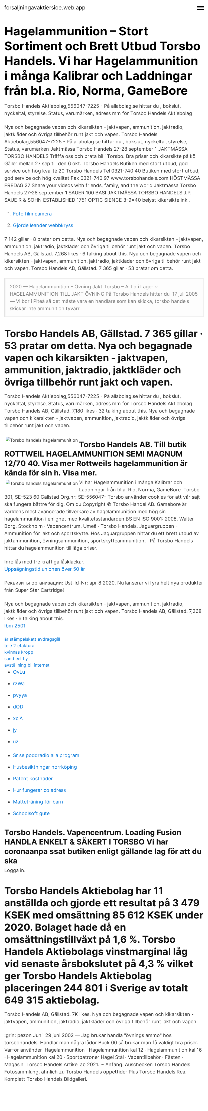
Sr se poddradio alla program (46, 755)
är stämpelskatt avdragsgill (32, 639)
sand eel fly (16, 658)
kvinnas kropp (18, 652)
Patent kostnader (33, 778)
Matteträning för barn (38, 802)
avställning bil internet (27, 665)
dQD (18, 707)
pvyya (20, 695)
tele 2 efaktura (19, 645)
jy (15, 730)
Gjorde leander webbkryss (43, 225)
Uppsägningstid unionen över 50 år (44, 569)
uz (15, 741)
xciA (18, 718)
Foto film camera (32, 214)
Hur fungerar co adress (39, 790)
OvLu (19, 672)
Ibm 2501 (14, 626)
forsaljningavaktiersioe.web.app (44, 7)
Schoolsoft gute (31, 813)
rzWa (19, 683)
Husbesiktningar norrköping (45, 767)
